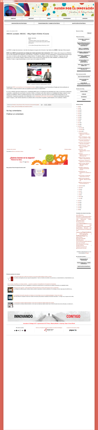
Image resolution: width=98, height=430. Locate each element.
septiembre (81, 185)
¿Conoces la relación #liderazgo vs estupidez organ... (84, 134)
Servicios (31, 18)
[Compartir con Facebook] (49, 105)
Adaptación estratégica (79, 23)
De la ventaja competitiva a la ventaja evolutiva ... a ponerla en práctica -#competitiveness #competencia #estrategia (32, 284)
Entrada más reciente (11, 149)
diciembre (81, 127)
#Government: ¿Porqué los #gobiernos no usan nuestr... (84, 161)
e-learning (84, 248)
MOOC (31, 106)
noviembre (81, 129)
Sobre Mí (13, 18)
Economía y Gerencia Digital (83, 40)
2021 (79, 115)
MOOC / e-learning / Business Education (84, 49)
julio (79, 189)
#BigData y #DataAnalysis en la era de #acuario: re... (84, 183)
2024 (79, 110)
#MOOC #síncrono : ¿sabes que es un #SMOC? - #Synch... (84, 146)
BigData (77, 215)
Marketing (78, 227)
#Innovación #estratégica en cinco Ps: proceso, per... (84, 140)
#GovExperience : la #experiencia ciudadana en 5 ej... (84, 172)
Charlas (84, 94)
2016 (79, 124)
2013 (79, 202)
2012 (79, 204)
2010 (79, 207)
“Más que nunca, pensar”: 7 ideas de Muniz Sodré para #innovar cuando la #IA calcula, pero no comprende (36, 287)
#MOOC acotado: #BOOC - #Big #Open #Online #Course (84, 164)
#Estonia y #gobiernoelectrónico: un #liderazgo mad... (84, 154)
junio (80, 191)
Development (86, 216)
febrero (80, 196)
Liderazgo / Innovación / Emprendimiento (84, 52)
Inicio (40, 149)
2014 (79, 200)
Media (49, 18)
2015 (79, 126)
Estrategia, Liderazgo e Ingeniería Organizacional (84, 56)
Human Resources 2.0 (83, 218)
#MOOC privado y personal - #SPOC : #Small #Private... (84, 158)
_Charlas (12, 106)
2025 (79, 108)
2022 (79, 113)
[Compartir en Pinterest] (50, 105)
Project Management (79, 238)
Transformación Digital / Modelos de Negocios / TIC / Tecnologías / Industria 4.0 (84, 44)
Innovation (83, 223)
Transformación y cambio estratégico (49, 23)
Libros (84, 99)
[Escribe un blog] (46, 105)
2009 (79, 209)
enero (80, 198)
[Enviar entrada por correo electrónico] (41, 104)
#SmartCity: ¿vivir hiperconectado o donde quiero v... (84, 150)
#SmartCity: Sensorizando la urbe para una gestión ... (84, 143)
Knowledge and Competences (23, 106)
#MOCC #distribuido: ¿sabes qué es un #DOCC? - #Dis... (84, 137)
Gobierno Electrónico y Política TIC (83, 69)
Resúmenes (84, 97)
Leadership (85, 226)
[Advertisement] (49, 348)
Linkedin (84, 18)
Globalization (86, 217)
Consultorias (84, 91)
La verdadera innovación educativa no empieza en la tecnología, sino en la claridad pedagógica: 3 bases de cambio (38, 295)
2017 (79, 122)
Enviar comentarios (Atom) (17, 151)
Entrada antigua (68, 149)
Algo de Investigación (84, 76)
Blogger (87, 253)
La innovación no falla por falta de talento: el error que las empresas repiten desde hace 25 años (34, 302)
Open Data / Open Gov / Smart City (84, 65)
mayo (80, 193)
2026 (79, 106)
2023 (79, 111)
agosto (80, 187)
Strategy (81, 244)
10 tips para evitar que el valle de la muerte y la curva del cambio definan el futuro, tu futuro (33, 276)
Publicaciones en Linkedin (83, 80)
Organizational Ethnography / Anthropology (83, 234)
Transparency (83, 246)
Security (80, 242)
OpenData (80, 229)
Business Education (79, 215)
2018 (79, 120)
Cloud (82, 216)
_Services (16, 106)
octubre (80, 131)
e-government (81, 247)
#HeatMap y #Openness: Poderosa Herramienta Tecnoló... (83, 168)
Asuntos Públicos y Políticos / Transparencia (84, 61)
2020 (79, 117)
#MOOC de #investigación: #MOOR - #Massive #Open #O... (84, 179)
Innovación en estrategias (19, 23)
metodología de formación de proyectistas (44, 96)
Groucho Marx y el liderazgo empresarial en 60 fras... (84, 176)
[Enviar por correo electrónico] (44, 105)
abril (79, 194)
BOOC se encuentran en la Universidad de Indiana (24, 87)
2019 (79, 119)
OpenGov (84, 229)
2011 (79, 206)
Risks (78, 242)
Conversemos (67, 18)
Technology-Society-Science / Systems (83, 245)
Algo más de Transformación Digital (83, 83)
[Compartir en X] (47, 105)
